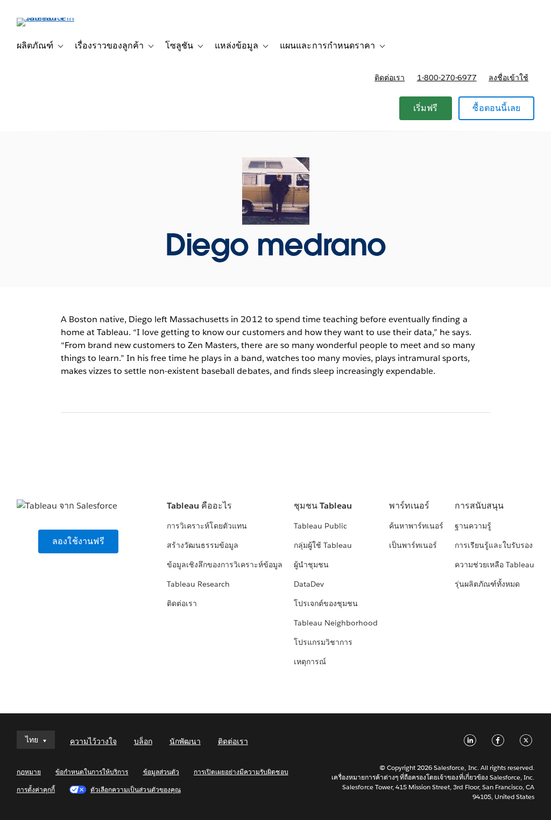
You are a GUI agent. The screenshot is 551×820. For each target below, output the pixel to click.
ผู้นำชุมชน (311, 564)
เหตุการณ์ (310, 661)
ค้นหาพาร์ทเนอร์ (416, 526)
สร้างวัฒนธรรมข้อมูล (202, 545)
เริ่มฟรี (425, 108)
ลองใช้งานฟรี (78, 541)
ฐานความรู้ (473, 526)
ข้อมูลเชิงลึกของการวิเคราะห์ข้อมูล (225, 564)
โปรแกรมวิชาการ (323, 642)
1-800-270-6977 (447, 77)
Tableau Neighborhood (336, 623)
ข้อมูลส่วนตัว (161, 771)
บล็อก (143, 741)
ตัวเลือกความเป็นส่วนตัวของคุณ (135, 789)
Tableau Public (320, 526)
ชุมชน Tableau (323, 505)
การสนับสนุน (479, 505)
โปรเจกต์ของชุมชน (326, 603)
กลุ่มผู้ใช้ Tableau (323, 545)
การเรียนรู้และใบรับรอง (494, 545)
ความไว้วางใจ (93, 741)
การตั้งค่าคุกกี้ (36, 789)
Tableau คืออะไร (199, 505)
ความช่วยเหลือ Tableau (494, 564)
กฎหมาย (29, 771)
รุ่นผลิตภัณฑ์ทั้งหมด (487, 584)
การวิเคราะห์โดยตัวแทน (207, 526)
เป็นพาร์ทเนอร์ (413, 545)
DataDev (309, 584)
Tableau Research (198, 584)
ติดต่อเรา (390, 77)
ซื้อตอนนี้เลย (496, 108)
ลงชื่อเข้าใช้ (508, 77)
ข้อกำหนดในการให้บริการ (92, 771)
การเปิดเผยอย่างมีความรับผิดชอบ (241, 771)
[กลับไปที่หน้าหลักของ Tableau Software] (57, 17)
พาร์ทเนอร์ (409, 505)
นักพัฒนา (185, 741)
